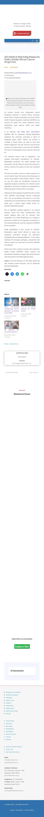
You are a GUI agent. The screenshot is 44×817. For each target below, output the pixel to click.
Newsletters (10, 729)
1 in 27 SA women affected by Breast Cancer (28, 309)
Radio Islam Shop (12, 711)
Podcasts (9, 698)
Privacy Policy (29, 810)
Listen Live (9, 749)
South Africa (14, 67)
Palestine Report (15, 587)
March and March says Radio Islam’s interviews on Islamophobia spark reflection (22, 430)
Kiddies (8, 703)
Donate (8, 714)
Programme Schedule (13, 692)
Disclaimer (19, 810)
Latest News (10, 721)
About (12, 810)
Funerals (9, 723)
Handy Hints (10, 708)
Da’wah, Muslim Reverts (14, 747)
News (6, 67)
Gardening (9, 706)
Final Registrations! (16, 625)
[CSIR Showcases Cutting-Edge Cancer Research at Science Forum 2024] (11, 302)
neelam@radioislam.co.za (23, 73)
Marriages (9, 726)
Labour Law (10, 700)
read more (13, 435)
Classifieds (9, 731)
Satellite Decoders (12, 695)
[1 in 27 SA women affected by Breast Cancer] (28, 302)
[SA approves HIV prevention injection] (11, 325)
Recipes (8, 739)
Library (8, 737)
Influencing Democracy (17, 511)
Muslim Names (11, 734)
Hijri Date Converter (12, 752)
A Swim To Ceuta (15, 549)
